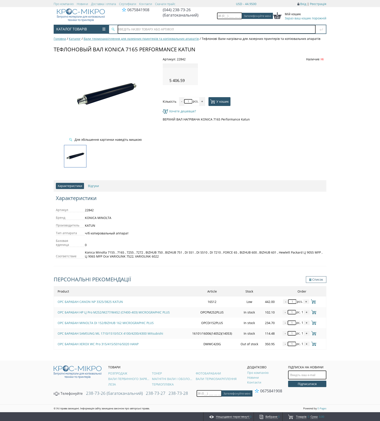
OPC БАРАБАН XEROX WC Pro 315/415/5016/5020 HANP (98, 344)
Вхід (303, 4)
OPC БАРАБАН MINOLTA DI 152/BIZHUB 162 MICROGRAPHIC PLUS (106, 323)
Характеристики (70, 186)
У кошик (222, 101)
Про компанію (64, 4)
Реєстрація (318, 4)
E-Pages (322, 408)
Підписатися (307, 384)
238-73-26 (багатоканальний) (114, 393)
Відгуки (93, 186)
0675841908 (138, 9)
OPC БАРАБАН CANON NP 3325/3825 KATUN (90, 302)
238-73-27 (155, 393)
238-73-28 (178, 393)
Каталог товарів (71, 29)
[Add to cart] (312, 301)
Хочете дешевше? (182, 111)
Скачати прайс (165, 4)
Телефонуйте (71, 393)
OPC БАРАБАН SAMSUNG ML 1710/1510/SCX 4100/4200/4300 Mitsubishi (110, 333)
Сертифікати (127, 4)
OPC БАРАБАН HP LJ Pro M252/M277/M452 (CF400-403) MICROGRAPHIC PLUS (114, 312)
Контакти (145, 4)
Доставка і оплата (103, 4)
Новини (82, 4)
